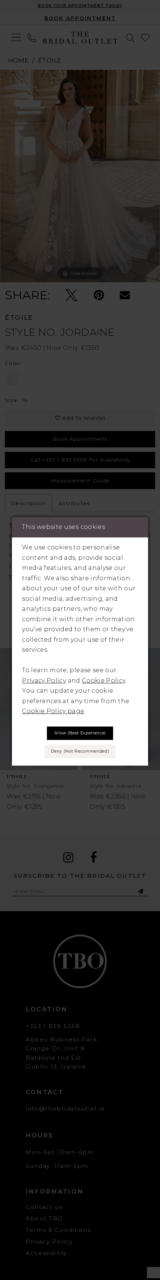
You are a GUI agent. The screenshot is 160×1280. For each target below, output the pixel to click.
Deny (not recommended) (80, 751)
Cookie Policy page (53, 711)
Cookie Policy (103, 680)
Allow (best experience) (80, 733)
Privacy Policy (44, 680)
